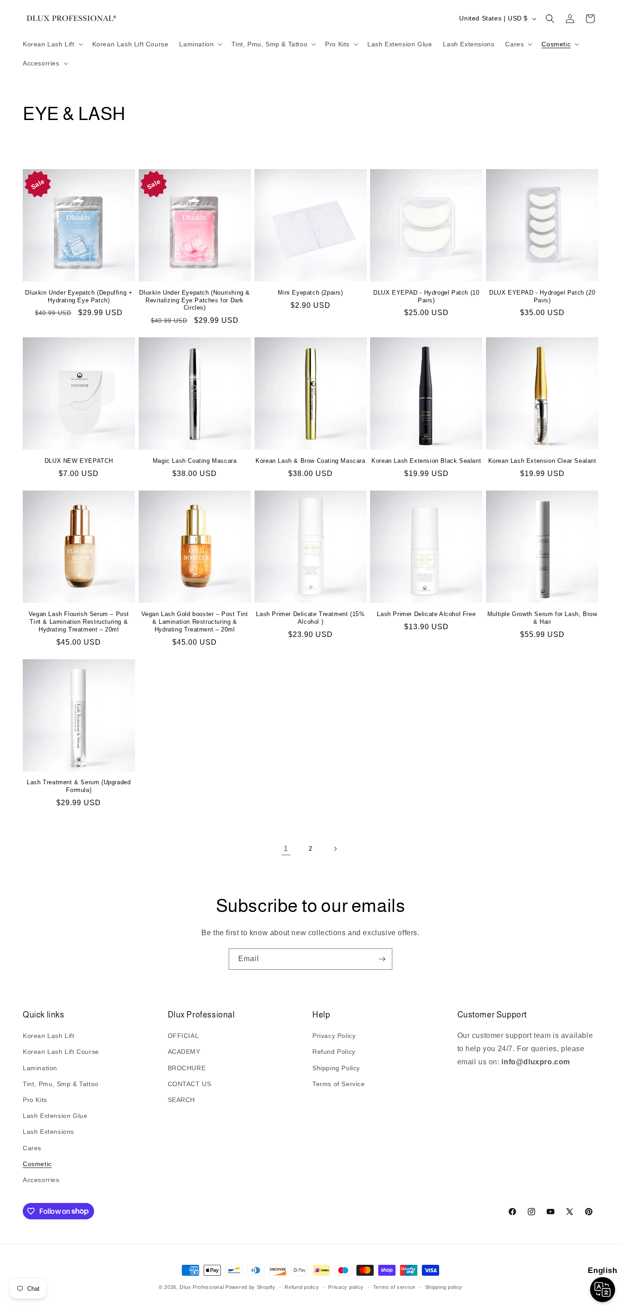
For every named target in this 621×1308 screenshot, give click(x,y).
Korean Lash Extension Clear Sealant (542, 460)
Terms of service (394, 1286)
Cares (32, 1148)
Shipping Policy (336, 1068)
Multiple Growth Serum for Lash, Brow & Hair (542, 618)
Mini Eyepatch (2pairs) (310, 292)
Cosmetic (37, 1164)
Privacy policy (346, 1286)
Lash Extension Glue (55, 1116)
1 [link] (286, 848)
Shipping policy (444, 1286)
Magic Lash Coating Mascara (195, 460)
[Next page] (335, 849)
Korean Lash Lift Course (61, 1052)
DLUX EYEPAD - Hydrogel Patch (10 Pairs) (426, 296)
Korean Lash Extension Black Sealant (426, 460)
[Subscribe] (382, 959)
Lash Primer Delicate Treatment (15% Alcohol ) (310, 618)
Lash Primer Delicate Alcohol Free (426, 614)
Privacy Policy (334, 1036)
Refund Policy (334, 1052)
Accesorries (41, 1179)
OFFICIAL (183, 1036)
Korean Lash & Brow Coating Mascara (310, 460)
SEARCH (181, 1099)
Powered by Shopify (250, 1287)
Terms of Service (338, 1083)
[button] (52, 44)
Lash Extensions (48, 1132)
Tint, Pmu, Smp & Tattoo (61, 1083)
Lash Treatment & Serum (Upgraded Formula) (78, 786)
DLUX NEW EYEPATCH (79, 460)
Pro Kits (35, 1099)
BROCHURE (187, 1068)
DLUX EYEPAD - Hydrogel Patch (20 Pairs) (542, 296)
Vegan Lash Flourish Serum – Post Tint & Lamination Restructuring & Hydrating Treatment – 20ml (79, 622)
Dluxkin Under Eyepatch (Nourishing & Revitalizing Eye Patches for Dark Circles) (194, 300)
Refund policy (302, 1286)
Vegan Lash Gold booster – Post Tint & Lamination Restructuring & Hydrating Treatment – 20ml (194, 622)
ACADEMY (184, 1052)
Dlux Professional (202, 1287)
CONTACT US (189, 1083)
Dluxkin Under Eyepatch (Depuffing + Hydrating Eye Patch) (78, 296)
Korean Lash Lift (49, 1036)
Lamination (40, 1068)
